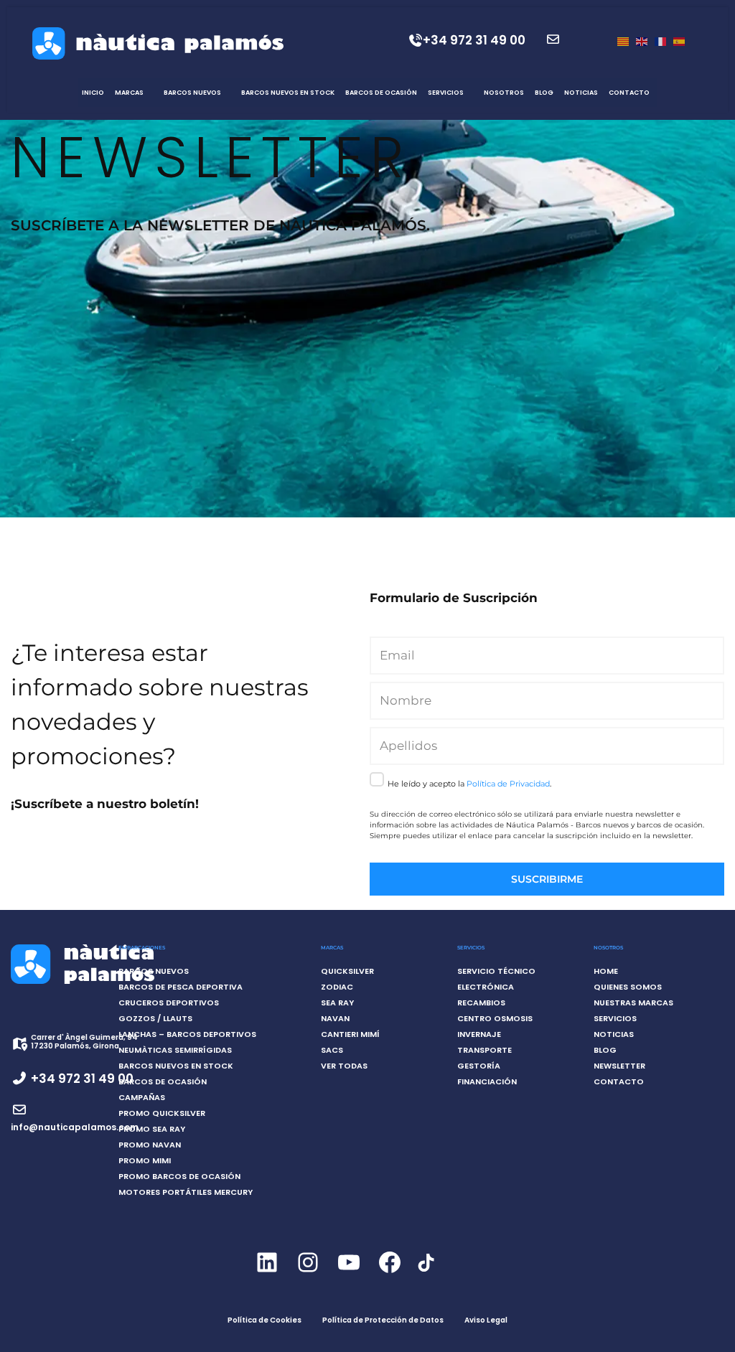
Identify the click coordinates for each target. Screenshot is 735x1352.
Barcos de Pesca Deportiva (180, 986)
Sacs (332, 1050)
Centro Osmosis (495, 1018)
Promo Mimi (144, 1160)
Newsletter (619, 1065)
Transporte (484, 1050)
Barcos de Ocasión (381, 92)
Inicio (93, 92)
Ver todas (344, 1065)
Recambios (481, 1002)
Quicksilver (347, 971)
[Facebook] (389, 1274)
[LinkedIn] (267, 1274)
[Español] (679, 40)
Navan (335, 1018)
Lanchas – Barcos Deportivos (187, 1034)
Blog (544, 92)
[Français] (660, 40)
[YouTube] (348, 1274)
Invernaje (479, 1034)
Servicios (446, 92)
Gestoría (478, 1065)
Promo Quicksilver (161, 1113)
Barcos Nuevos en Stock (287, 92)
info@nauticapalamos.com (75, 1127)
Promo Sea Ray (151, 1129)
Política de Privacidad (508, 784)
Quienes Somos (628, 986)
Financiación (487, 1081)
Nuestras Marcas (633, 1002)
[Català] (623, 40)
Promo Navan (149, 1144)
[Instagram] (307, 1274)
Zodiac (337, 986)
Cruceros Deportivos (168, 1002)
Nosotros (504, 92)
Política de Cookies (264, 1320)
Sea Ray (337, 1002)
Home (606, 971)
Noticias (581, 92)
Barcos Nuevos (192, 92)
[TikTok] (425, 1271)
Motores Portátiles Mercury (185, 1192)
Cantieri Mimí (350, 1034)
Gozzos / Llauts (155, 1018)
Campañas (141, 1097)
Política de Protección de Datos (383, 1320)
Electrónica (485, 986)
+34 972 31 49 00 (474, 40)
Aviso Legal (485, 1320)
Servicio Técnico (496, 971)
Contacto (629, 92)
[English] (641, 40)
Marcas (129, 92)
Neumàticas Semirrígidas (175, 1050)
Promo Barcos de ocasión (179, 1176)
